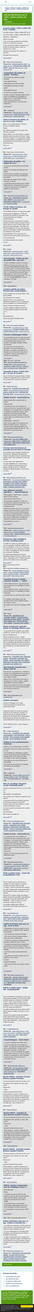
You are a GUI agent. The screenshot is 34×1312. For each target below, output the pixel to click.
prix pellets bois (9, 444)
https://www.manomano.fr (14, 62)
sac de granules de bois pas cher (18, 390)
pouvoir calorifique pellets (10, 574)
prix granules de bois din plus (21, 480)
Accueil (4, 1292)
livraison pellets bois (20, 329)
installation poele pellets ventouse (13, 920)
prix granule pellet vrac (14, 778)
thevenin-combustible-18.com (16, 821)
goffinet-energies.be (13, 731)
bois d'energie (19, 735)
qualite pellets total (19, 114)
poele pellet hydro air (18, 1031)
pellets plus (22, 368)
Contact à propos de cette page (18, 1295)
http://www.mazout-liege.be (15, 528)
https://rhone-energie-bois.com (16, 654)
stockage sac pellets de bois (12, 441)
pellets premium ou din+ (16, 255)
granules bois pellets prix (12, 664)
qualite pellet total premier (20, 156)
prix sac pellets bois (20, 439)
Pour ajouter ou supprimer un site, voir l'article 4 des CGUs (15, 1298)
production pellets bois (13, 1281)
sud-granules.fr (12, 286)
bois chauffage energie (18, 739)
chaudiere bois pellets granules (15, 483)
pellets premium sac (24, 331)
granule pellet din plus (19, 64)
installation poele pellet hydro (12, 917)
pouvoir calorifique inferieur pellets (18, 572)
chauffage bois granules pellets (15, 485)
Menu (29, 2)
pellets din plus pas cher (16, 68)
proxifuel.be (10, 110)
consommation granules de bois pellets (16, 618)
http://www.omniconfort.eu (15, 437)
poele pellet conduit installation (18, 919)
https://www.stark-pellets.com (16, 1065)
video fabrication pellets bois (20, 868)
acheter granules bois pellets (13, 830)
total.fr (9, 613)
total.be (9, 249)
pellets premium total (18, 112)
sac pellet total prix (20, 158)
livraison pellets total (19, 116)
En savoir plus (8, 1310)
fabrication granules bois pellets (16, 199)
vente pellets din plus (13, 1276)
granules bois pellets (21, 623)
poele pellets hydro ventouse (19, 915)
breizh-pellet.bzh (12, 1109)
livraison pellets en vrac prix (21, 775)
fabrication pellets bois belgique (13, 866)
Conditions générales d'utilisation (15, 1293)
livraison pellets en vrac (11, 777)
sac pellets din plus (18, 327)
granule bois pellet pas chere (16, 67)
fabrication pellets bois (12, 202)
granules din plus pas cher (22, 394)
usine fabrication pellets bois (21, 864)
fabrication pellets (12, 203)
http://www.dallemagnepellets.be (17, 362)
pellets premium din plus (17, 253)
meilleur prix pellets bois (14, 1283)
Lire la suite (6, 58)
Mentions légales (14, 1292)
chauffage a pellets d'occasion (13, 366)
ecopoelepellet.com (13, 913)
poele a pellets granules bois (14, 487)
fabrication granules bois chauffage (16, 662)
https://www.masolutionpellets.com (17, 195)
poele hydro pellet (13, 1035)
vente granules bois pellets (19, 660)
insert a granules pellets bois (20, 829)
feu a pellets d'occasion (12, 368)
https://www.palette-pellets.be (15, 325)
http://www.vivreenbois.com (15, 975)
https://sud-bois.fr (12, 386)
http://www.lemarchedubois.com (16, 477)
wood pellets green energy (11, 535)
